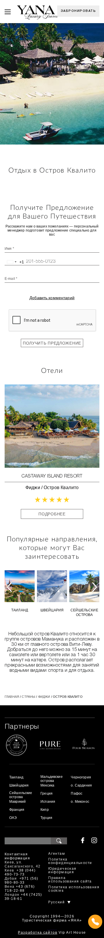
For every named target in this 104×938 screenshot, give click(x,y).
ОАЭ (13, 818)
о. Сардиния (81, 785)
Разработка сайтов (37, 932)
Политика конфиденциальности (70, 861)
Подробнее (51, 514)
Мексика (47, 785)
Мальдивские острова (51, 779)
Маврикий (17, 802)
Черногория (81, 777)
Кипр (44, 810)
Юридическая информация (62, 870)
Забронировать (78, 11)
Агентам (56, 853)
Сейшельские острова (84, 612)
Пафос (76, 793)
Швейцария (52, 610)
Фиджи (32, 487)
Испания (47, 802)
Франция (16, 810)
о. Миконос (80, 802)
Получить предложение (52, 343)
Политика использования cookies (73, 889)
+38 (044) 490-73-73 (20, 872)
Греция (46, 793)
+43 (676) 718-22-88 (20, 889)
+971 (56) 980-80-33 (21, 880)
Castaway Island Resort (51, 476)
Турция (46, 818)
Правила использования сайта (70, 879)
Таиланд (19, 610)
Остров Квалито (61, 487)
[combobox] (14, 262)
